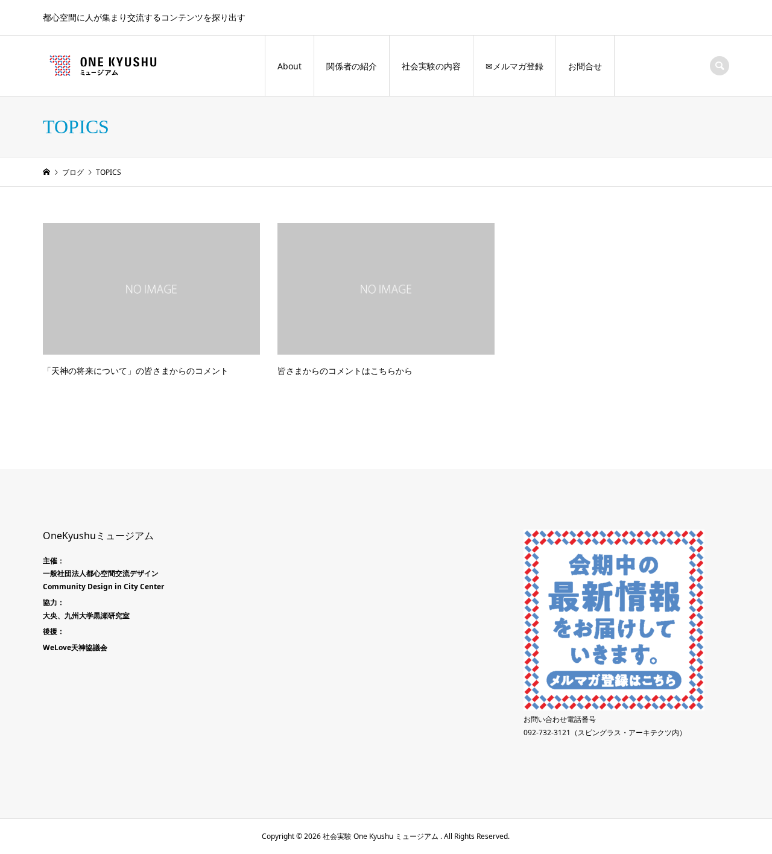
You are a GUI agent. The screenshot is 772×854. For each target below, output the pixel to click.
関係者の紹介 (351, 66)
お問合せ (585, 66)
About (289, 66)
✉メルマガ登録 (514, 66)
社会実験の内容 (431, 66)
